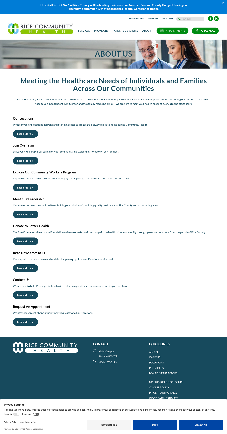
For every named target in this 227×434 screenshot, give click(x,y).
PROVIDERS (156, 367)
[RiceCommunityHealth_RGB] (40, 30)
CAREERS (154, 357)
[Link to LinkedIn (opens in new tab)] (216, 18)
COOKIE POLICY (159, 387)
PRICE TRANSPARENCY (163, 392)
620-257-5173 (167, 18)
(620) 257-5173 (108, 362)
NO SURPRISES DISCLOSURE (166, 382)
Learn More (24, 133)
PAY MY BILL (153, 18)
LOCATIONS (156, 362)
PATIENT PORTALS (136, 18)
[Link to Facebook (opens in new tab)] (210, 18)
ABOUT (153, 351)
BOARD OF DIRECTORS (163, 373)
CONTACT (101, 344)
